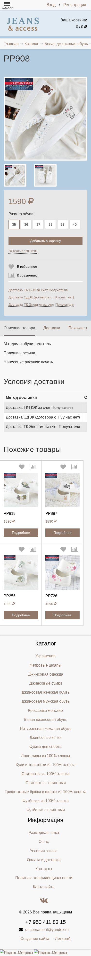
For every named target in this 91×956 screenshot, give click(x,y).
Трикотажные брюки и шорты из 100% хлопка (45, 792)
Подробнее (21, 533)
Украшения (45, 656)
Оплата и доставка (44, 860)
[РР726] (62, 572)
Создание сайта (34, 939)
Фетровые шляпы (45, 665)
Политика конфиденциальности (43, 878)
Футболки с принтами (45, 810)
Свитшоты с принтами (45, 783)
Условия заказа (44, 851)
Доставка (51, 328)
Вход (51, 5)
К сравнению (27, 275)
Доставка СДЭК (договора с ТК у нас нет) (41, 297)
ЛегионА (63, 939)
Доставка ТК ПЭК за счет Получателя (38, 290)
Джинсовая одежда (45, 674)
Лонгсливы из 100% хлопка (45, 756)
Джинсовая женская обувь (45, 692)
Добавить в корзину (45, 241)
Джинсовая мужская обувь (46, 701)
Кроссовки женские (45, 710)
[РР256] (21, 572)
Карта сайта (44, 887)
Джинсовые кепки (46, 737)
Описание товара (19, 328)
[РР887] (62, 490)
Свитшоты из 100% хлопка (46, 774)
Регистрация (74, 5)
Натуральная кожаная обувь (45, 728)
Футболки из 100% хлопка (46, 801)
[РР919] (21, 490)
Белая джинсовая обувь (45, 719)
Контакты (43, 869)
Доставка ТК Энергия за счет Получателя (41, 304)
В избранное (27, 266)
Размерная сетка (44, 833)
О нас (44, 842)
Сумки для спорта (45, 746)
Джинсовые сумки (45, 683)
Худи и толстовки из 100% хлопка (45, 765)
